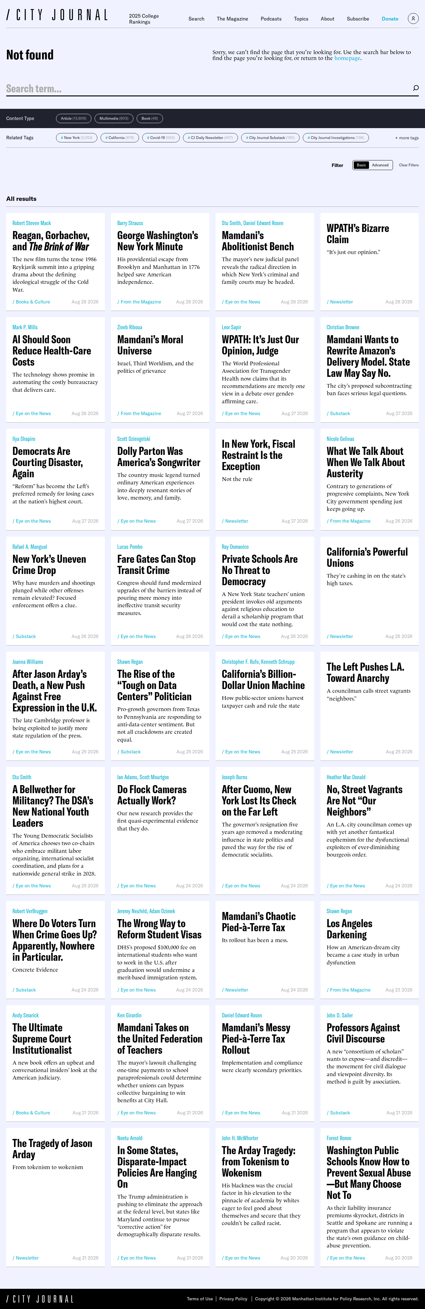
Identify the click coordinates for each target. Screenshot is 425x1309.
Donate (390, 18)
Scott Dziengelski (133, 438)
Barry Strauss (130, 223)
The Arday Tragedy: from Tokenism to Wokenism (259, 1161)
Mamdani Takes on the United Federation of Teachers (160, 1038)
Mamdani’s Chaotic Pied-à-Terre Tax (259, 921)
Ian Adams (127, 777)
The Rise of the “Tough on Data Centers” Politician (154, 685)
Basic (361, 165)
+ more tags (407, 137)
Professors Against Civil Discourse (363, 1033)
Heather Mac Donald (346, 777)
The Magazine (232, 18)
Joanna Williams (27, 661)
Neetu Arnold (129, 1138)
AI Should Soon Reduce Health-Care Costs (51, 350)
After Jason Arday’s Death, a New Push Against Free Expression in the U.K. (54, 690)
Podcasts (271, 18)
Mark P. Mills (25, 327)
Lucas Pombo (129, 546)
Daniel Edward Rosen (263, 223)
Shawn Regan (130, 661)
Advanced (380, 165)
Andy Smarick (25, 1015)
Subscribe (358, 18)
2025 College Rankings (144, 19)
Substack (340, 413)
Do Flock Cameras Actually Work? (152, 795)
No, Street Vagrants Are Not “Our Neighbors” (365, 800)
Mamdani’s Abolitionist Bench (258, 240)
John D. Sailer (340, 1015)
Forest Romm (339, 1138)
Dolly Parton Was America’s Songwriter (158, 456)
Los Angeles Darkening (349, 929)
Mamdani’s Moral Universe (150, 345)
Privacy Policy (233, 1299)
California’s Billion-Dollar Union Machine (263, 679)
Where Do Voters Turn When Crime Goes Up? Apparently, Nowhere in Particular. (54, 940)
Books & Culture (33, 302)
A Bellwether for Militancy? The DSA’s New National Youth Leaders (52, 806)
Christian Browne (343, 327)
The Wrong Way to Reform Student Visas (159, 929)
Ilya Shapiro (23, 438)
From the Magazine (141, 302)
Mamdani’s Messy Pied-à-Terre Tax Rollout (256, 1038)
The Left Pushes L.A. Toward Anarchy (365, 672)
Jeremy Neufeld (132, 911)
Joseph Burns (234, 777)
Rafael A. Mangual (29, 546)
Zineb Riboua (129, 327)
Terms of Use (200, 1299)
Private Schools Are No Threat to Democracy (260, 570)
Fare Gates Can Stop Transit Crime (156, 564)
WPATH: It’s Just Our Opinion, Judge (260, 345)
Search (196, 18)
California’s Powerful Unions (367, 557)
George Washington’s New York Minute (157, 240)
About (327, 18)
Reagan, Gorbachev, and (51, 240)
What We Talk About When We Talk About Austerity (366, 462)
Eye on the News (242, 302)
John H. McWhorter (240, 1138)
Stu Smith (231, 223)
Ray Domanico (235, 546)
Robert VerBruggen (30, 911)
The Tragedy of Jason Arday (52, 1148)
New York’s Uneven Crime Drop (49, 564)
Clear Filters (409, 165)
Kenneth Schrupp (278, 661)
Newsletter (341, 302)
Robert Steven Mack (31, 223)
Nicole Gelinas (340, 438)
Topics (301, 18)
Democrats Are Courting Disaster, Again (47, 462)
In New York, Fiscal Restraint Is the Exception (258, 455)
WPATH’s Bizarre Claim (358, 233)
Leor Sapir (231, 327)
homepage (347, 57)
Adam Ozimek (162, 911)
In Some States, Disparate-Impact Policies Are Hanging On (157, 1167)
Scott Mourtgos (154, 777)
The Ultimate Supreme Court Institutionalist (42, 1038)
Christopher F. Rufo (240, 661)
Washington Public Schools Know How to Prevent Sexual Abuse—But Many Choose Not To (369, 1172)
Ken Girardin (129, 1015)
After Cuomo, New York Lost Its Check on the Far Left (259, 800)
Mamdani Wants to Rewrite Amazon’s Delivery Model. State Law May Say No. (368, 356)
